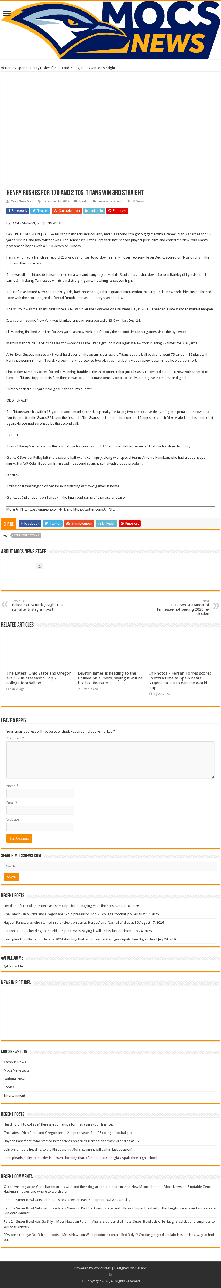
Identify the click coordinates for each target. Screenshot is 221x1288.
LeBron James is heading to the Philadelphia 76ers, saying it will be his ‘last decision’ (110, 678)
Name (12, 786)
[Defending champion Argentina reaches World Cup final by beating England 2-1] (163, 1026)
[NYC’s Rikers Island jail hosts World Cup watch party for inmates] (199, 1026)
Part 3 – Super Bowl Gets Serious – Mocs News (39, 1200)
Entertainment (14, 1095)
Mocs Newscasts (16, 1070)
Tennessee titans (26, 535)
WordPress (102, 1268)
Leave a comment (110, 201)
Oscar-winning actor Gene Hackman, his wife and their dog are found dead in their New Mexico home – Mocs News (93, 1187)
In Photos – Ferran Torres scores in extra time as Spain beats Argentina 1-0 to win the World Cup (180, 680)
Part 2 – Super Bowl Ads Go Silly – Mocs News (39, 1221)
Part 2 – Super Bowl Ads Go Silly (105, 1200)
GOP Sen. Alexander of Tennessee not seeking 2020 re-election (182, 607)
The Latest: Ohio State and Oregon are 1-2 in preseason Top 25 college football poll (38, 678)
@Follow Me (12, 958)
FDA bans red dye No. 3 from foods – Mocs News (42, 1235)
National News (15, 1079)
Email (11, 803)
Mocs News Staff (22, 201)
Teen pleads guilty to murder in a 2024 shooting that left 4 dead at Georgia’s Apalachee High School (80, 939)
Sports (22, 68)
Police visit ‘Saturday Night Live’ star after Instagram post (38, 605)
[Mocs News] (110, 30)
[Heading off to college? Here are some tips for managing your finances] (21, 1001)
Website (12, 819)
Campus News (15, 1062)
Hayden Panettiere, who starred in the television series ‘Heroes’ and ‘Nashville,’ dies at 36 (71, 922)
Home (9, 68)
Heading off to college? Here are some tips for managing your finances (59, 906)
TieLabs (140, 1268)
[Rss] (111, 1275)
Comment (15, 738)
